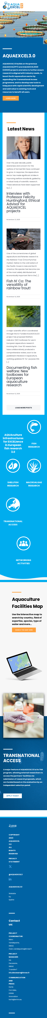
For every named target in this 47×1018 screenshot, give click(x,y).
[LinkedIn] (10, 879)
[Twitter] (10, 866)
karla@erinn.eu (15, 999)
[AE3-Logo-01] (13, 2)
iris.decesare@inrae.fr (19, 972)
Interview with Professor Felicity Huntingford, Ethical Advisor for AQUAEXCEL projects (23, 202)
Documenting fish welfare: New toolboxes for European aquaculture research (22, 376)
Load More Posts (23, 407)
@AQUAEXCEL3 (16, 874)
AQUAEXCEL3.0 (16, 887)
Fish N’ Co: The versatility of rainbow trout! (19, 284)
